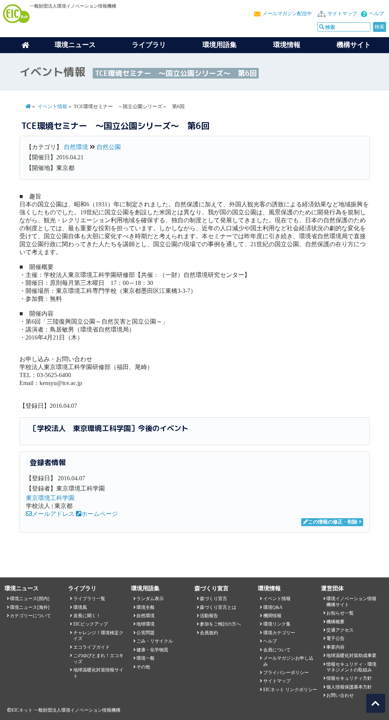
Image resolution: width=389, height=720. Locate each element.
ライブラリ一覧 (89, 598)
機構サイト (354, 45)
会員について (277, 649)
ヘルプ (376, 13)
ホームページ (99, 514)
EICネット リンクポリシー (290, 689)
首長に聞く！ (87, 615)
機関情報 (272, 615)
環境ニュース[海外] (29, 607)
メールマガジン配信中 (287, 13)
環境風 (80, 607)
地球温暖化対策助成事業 (351, 655)
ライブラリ (149, 45)
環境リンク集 (277, 624)
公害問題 (145, 632)
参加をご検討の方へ (220, 624)
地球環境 (145, 624)
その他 (143, 667)
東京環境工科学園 (50, 498)
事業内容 (335, 647)
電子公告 (335, 638)
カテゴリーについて (30, 615)
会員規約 (209, 632)
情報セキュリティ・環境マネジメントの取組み (351, 667)
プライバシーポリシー (286, 672)
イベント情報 (52, 106)
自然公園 (108, 147)
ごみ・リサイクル (154, 641)
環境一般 (145, 658)
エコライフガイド (91, 647)
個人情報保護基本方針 (349, 687)
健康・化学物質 (152, 649)
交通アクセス (340, 630)
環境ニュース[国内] (29, 598)
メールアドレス (53, 514)
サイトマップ (342, 13)
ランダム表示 (150, 598)
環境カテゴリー (279, 632)
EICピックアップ (90, 624)
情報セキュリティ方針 (349, 678)
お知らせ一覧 (340, 613)
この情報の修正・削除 (332, 522)
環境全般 (145, 607)
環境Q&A (273, 607)
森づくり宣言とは (218, 607)
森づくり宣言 (213, 598)
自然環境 (76, 147)
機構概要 (335, 621)
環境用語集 (219, 45)
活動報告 (209, 615)
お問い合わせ (340, 695)
